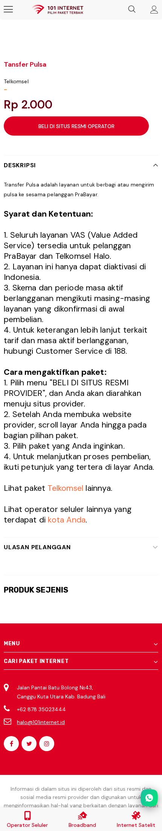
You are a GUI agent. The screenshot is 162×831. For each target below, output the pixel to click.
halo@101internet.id (41, 722)
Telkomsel (16, 81)
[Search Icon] (132, 9)
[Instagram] (46, 743)
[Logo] (57, 9)
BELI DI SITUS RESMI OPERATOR (76, 126)
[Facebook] (11, 743)
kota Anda (67, 520)
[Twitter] (29, 743)
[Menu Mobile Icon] (8, 9)
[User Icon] (154, 10)
